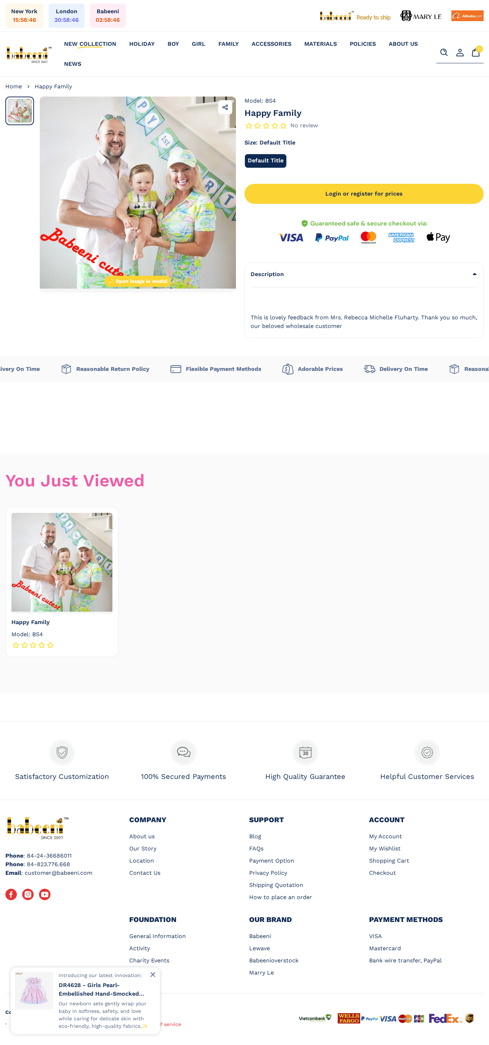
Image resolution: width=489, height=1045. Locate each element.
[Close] (153, 974)
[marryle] (421, 15)
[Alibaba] (467, 15)
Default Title (267, 162)
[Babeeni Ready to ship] (355, 15)
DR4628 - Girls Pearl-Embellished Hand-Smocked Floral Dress (99, 990)
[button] (364, 274)
